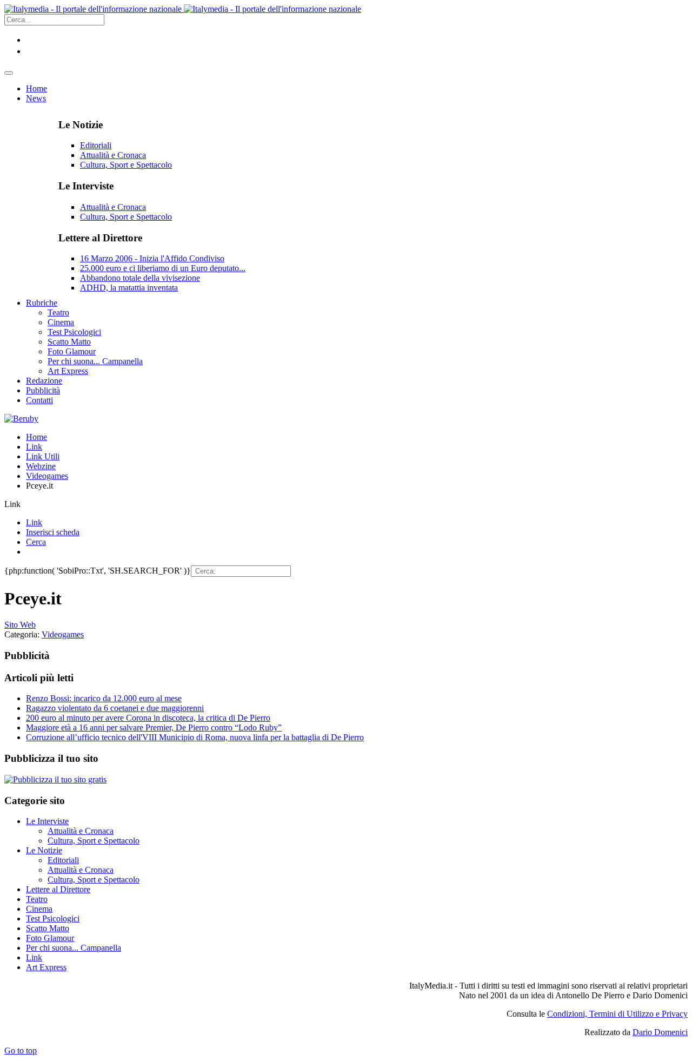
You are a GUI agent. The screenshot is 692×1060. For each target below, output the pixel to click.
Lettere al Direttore (58, 889)
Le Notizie (44, 850)
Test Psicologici (52, 918)
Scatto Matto (47, 928)
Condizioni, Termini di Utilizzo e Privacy (617, 1013)
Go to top (20, 1050)
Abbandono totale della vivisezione (140, 277)
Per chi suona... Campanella (73, 947)
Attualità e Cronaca (113, 155)
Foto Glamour (50, 938)
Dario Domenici (660, 1032)
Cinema (39, 908)
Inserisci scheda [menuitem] (52, 532)
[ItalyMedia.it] (182, 9)
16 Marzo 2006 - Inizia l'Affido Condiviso (152, 258)
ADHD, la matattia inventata (129, 287)
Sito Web (20, 624)
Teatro (37, 899)
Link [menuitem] (34, 522)
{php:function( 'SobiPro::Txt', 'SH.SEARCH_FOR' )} (97, 570)
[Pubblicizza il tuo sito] (55, 779)
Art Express (46, 967)
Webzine (41, 466)
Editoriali (95, 145)
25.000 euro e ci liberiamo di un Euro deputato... (162, 268)
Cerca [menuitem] (36, 542)
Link (34, 446)
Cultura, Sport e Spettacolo (126, 164)
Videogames (47, 475)
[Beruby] (21, 418)
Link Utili (42, 456)
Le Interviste (47, 821)
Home (36, 437)
